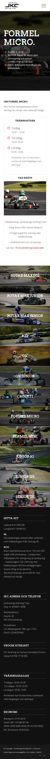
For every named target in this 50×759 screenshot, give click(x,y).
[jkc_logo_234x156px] (21, 5)
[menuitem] (42, 5)
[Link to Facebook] (40, 755)
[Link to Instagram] (44, 755)
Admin (39, 752)
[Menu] (42, 5)
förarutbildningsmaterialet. (30, 247)
